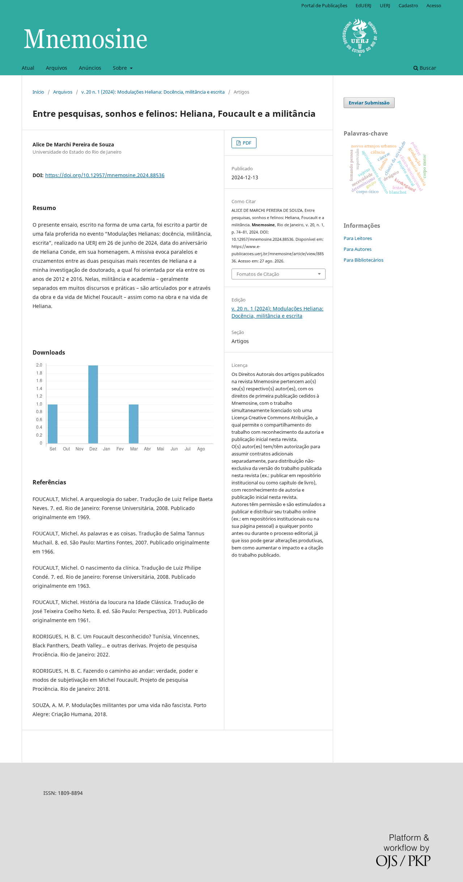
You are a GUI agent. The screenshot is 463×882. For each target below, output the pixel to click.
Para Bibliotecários (363, 260)
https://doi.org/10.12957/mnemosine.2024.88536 (105, 175)
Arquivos (56, 67)
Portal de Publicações (324, 5)
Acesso (433, 5)
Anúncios (90, 67)
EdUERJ (363, 5)
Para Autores (357, 249)
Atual (28, 67)
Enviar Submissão (369, 102)
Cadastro (408, 5)
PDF (246, 143)
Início (38, 92)
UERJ (385, 5)
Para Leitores (358, 238)
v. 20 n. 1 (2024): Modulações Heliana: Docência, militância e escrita (153, 92)
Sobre (120, 67)
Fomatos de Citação (258, 274)
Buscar (427, 67)
